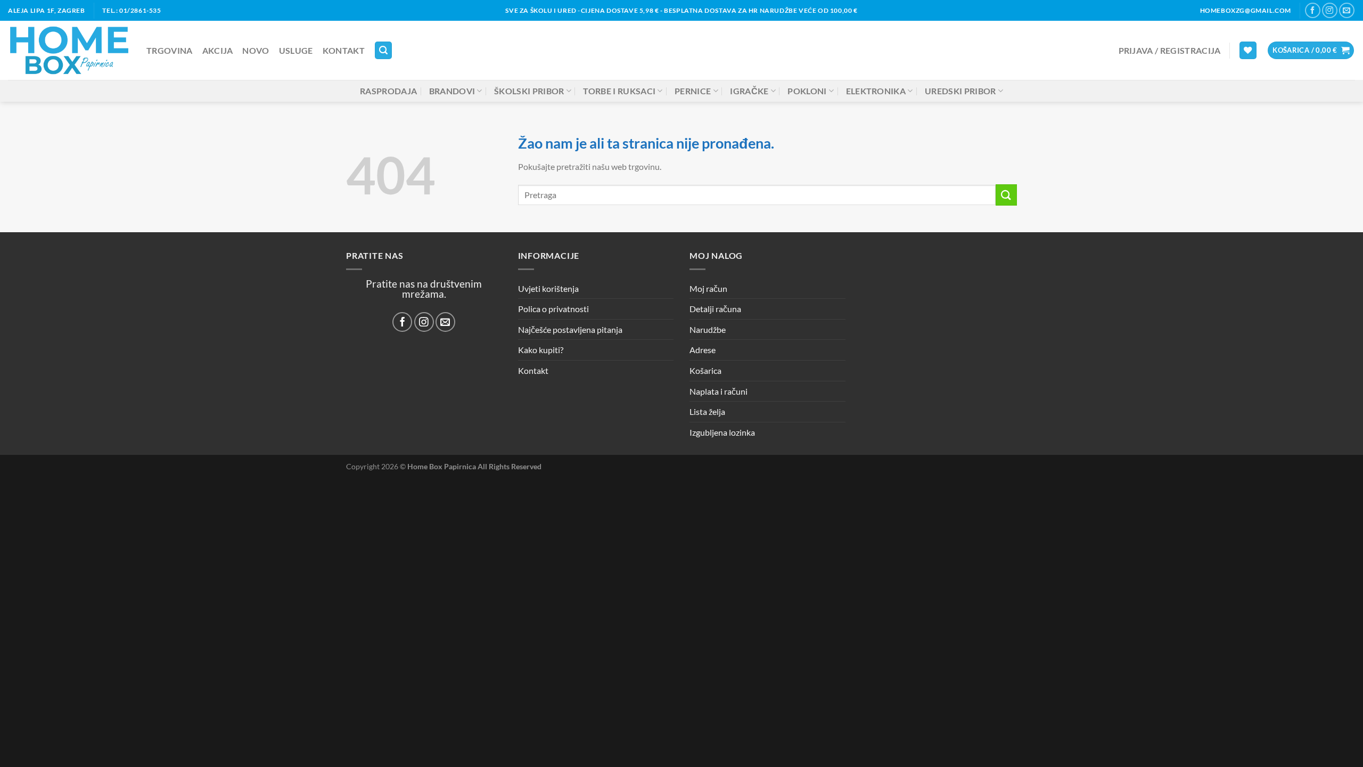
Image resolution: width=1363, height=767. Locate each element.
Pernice (693, 91)
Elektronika (876, 91)
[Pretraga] (383, 50)
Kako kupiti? (540, 350)
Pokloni (806, 91)
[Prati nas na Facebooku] (1312, 10)
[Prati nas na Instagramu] (1329, 10)
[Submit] (1006, 194)
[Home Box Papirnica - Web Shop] (69, 50)
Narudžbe (707, 329)
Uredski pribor (960, 91)
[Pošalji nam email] (1346, 10)
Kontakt (344, 50)
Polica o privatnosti (553, 309)
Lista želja (707, 411)
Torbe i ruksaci (619, 91)
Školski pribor (529, 91)
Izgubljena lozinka (722, 432)
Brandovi (452, 91)
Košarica (705, 370)
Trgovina (169, 50)
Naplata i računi (718, 391)
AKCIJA (217, 50)
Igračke (749, 91)
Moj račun (708, 288)
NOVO (255, 50)
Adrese (702, 350)
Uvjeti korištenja (548, 288)
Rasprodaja (388, 91)
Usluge (296, 50)
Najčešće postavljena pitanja (570, 329)
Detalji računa (715, 309)
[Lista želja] (1248, 50)
